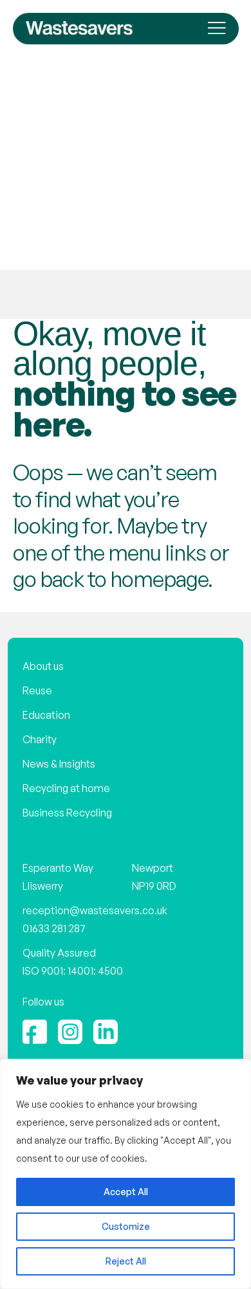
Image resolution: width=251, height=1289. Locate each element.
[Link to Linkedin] (105, 1032)
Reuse (37, 690)
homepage (159, 579)
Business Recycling (67, 812)
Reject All (126, 1261)
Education (46, 714)
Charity (40, 739)
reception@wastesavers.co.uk (95, 910)
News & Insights (59, 763)
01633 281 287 (54, 928)
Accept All (126, 1191)
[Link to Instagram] (70, 1032)
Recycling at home (66, 788)
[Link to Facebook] (35, 1032)
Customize (126, 1226)
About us (43, 666)
